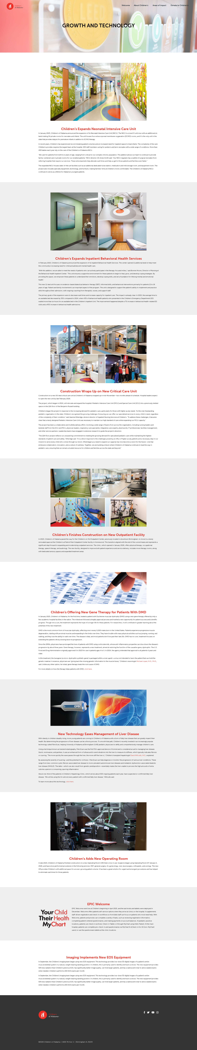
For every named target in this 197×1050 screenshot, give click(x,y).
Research (155, 47)
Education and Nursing (157, 27)
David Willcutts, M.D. (138, 755)
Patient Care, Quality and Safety (158, 39)
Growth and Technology (156, 33)
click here (88, 669)
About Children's (141, 5)
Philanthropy (156, 44)
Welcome (126, 5)
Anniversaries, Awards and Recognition (157, 14)
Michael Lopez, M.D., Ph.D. (146, 661)
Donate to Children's (179, 5)
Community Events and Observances (159, 21)
